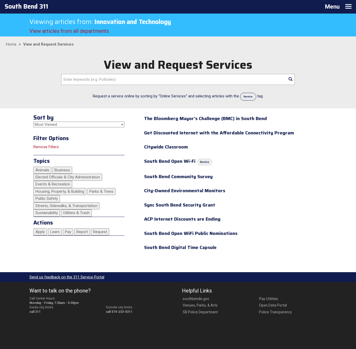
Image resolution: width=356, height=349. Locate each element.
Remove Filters (46, 147)
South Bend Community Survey (178, 176)
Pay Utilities (268, 299)
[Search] (290, 79)
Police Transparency (275, 312)
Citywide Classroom (166, 147)
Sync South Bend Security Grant (179, 205)
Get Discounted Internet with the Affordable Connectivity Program (219, 132)
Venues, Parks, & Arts (200, 305)
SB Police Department (200, 312)
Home (11, 44)
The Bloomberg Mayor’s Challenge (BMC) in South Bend (205, 118)
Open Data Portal (273, 305)
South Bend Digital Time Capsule (180, 247)
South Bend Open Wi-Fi (169, 161)
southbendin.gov (196, 299)
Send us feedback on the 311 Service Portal (66, 277)
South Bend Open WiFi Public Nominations (190, 233)
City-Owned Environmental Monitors (184, 190)
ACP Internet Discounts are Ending (182, 219)
